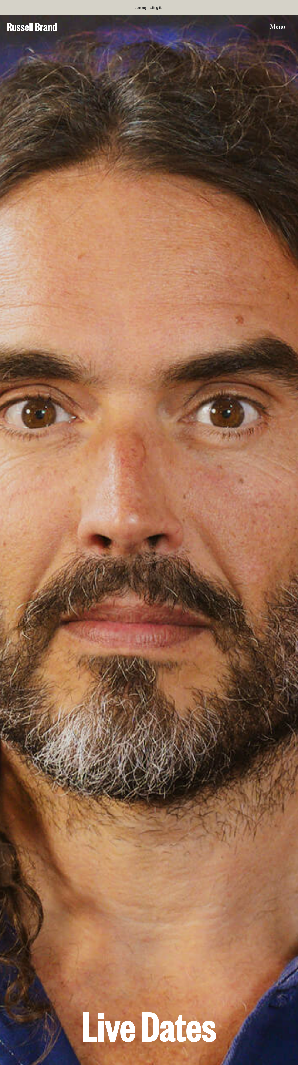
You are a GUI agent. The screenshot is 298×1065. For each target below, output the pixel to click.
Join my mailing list (149, 8)
